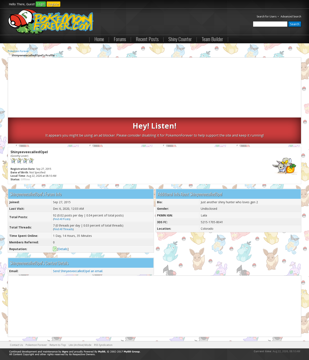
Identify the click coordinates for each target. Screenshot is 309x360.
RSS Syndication (103, 345)
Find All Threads (63, 229)
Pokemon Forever (18, 51)
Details (62, 249)
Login (41, 4)
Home (99, 39)
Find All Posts (62, 219)
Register (53, 4)
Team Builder (212, 39)
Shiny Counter (180, 39)
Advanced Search (291, 16)
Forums (120, 39)
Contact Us (16, 345)
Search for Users (266, 16)
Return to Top (58, 345)
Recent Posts (147, 39)
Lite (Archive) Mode (80, 345)
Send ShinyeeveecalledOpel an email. (78, 271)
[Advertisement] (154, 88)
